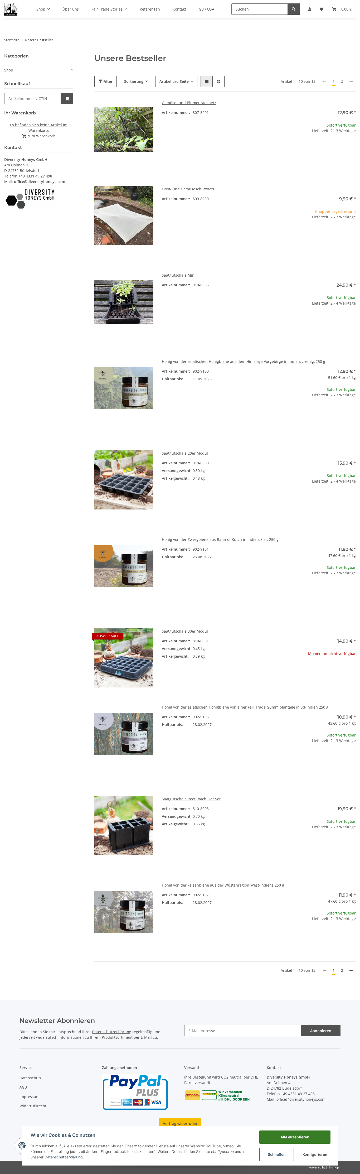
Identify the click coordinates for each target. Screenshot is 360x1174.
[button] (309, 9)
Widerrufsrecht (33, 1105)
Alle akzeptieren (294, 1137)
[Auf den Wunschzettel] (144, 109)
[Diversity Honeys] (10, 9)
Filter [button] (107, 81)
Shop (8, 70)
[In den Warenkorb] (67, 98)
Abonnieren (320, 1030)
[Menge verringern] (301, 147)
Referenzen (150, 9)
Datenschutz (31, 1077)
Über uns (70, 9)
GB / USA (206, 9)
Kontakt (179, 9)
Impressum (30, 1096)
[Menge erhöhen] (352, 147)
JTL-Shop (332, 1167)
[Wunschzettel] (321, 9)
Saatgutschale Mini (179, 275)
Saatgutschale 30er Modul (185, 631)
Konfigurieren (315, 1154)
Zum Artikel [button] (326, 670)
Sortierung (133, 81)
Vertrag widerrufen (180, 1123)
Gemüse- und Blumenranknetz (189, 102)
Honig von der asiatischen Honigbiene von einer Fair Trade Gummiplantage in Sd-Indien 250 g (245, 707)
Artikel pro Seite (174, 81)
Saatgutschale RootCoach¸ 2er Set (191, 798)
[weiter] (351, 81)
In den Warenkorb (326, 163)
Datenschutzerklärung (111, 1031)
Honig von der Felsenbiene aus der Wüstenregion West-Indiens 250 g (223, 885)
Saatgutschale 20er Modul (185, 453)
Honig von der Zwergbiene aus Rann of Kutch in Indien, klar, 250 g (220, 539)
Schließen (277, 1154)
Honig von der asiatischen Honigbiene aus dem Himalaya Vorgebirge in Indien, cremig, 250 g (243, 361)
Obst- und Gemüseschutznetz (188, 188)
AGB (23, 1087)
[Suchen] (294, 9)
